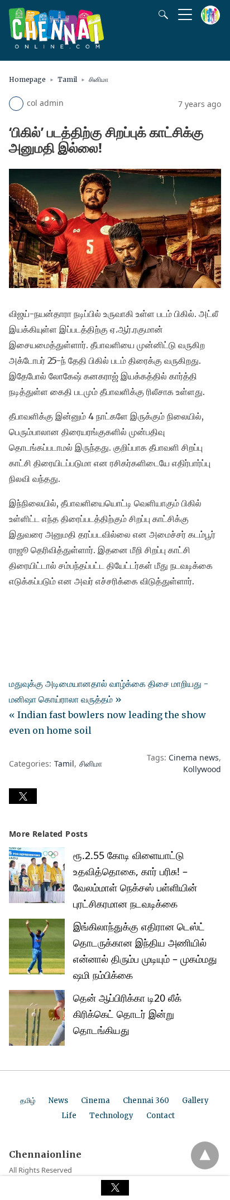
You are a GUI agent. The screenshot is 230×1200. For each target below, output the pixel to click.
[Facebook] (18, 612)
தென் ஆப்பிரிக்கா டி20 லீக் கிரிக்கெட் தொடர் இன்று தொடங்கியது (127, 1014)
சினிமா (98, 79)
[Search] (161, 14)
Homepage (27, 79)
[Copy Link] (71, 612)
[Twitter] (36, 612)
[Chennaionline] (56, 45)
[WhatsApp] (54, 612)
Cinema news (194, 757)
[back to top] (205, 1155)
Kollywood (202, 769)
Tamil (67, 79)
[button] (23, 796)
